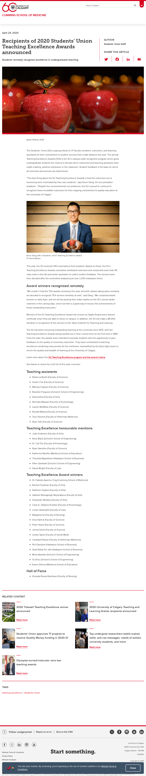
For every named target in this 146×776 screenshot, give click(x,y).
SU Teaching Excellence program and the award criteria (76, 357)
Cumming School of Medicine (24, 15)
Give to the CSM (64, 731)
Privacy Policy (7, 756)
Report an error (44, 731)
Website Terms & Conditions (13, 752)
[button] (108, 59)
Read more (22, 620)
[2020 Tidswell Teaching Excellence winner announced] (8, 612)
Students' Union (32, 692)
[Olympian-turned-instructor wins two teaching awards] (8, 665)
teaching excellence (12, 692)
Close (133, 768)
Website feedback (9, 759)
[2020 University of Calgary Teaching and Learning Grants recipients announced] (81, 612)
